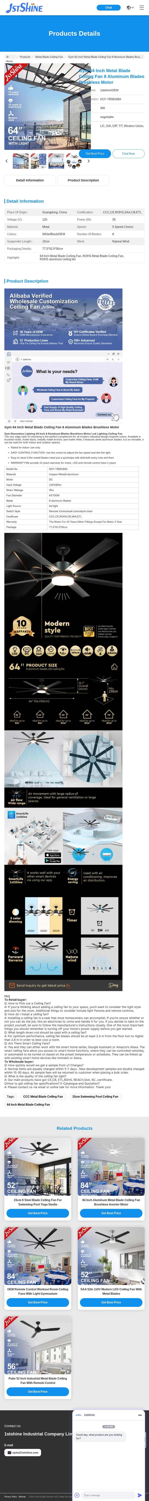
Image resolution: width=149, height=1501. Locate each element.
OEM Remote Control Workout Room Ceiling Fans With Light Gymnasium (37, 1291)
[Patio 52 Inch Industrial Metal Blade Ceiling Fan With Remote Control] (37, 1345)
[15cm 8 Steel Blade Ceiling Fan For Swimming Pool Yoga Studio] (37, 1166)
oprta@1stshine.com (25, 1452)
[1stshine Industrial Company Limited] (24, 7)
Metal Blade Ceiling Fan (49, 56)
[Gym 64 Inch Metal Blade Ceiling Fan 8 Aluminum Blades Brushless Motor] (47, 106)
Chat (108, 7)
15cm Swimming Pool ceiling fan (95, 1096)
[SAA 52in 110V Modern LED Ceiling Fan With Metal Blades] (111, 1256)
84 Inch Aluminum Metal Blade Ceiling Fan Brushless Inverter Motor (111, 1202)
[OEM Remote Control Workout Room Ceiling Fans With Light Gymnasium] (37, 1256)
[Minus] (140, 1415)
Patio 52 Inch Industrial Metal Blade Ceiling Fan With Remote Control (38, 1380)
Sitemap (22, 1497)
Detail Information (30, 180)
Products (25, 56)
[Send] (140, 1495)
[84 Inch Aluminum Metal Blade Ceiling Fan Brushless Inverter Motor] (111, 1166)
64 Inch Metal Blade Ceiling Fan (28, 1104)
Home (10, 57)
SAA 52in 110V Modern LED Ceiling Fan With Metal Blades (111, 1291)
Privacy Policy (10, 1497)
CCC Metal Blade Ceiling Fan (43, 1096)
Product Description (83, 180)
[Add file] (77, 1495)
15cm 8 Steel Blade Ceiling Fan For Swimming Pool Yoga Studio (38, 1202)
